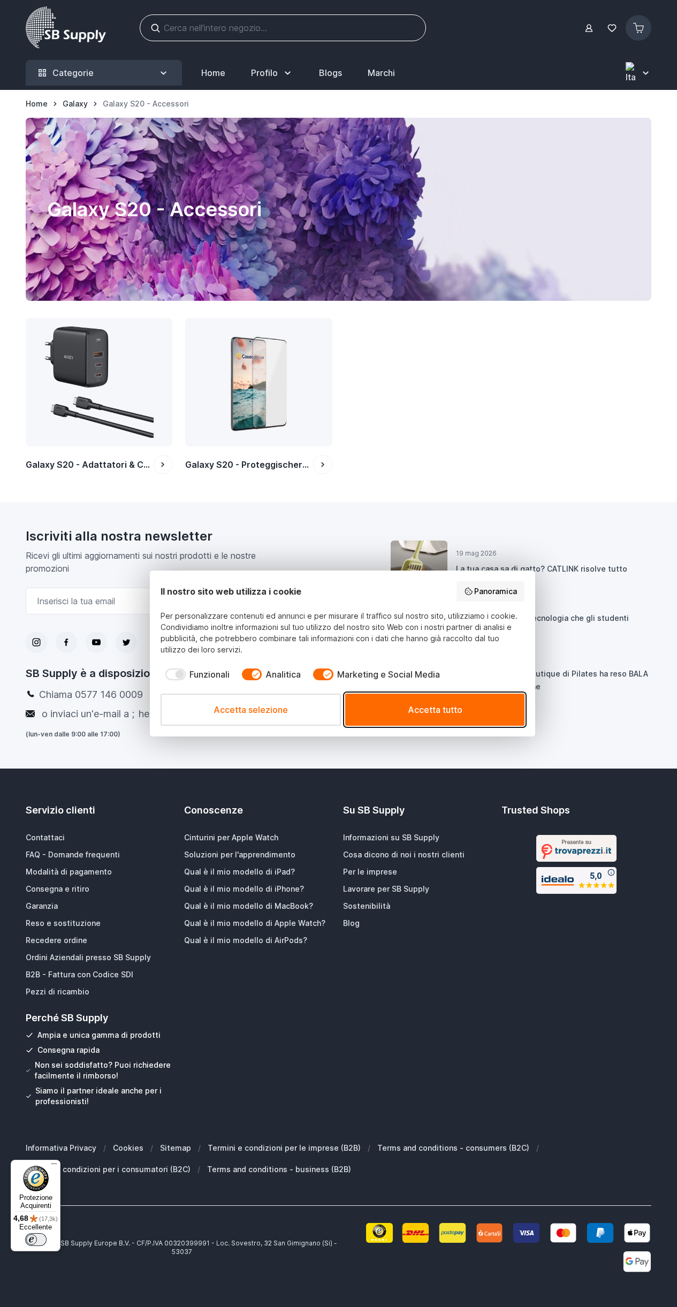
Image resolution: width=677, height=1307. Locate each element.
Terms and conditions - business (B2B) (279, 1169)
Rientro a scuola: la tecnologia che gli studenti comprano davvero (542, 624)
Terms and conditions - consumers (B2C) (453, 1147)
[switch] (36, 1239)
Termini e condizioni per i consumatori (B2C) (108, 1169)
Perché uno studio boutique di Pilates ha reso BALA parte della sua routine (552, 680)
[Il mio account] (589, 28)
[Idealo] (576, 880)
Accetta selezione (251, 709)
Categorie (73, 72)
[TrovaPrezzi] (576, 848)
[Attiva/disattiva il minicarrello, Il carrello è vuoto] (638, 28)
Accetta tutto (435, 709)
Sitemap (175, 1147)
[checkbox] (195, 674)
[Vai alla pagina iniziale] (66, 27)
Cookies (128, 1147)
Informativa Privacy (61, 1147)
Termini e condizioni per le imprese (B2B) (284, 1147)
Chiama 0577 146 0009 (91, 694)
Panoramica (495, 591)
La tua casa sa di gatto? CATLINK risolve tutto (541, 568)
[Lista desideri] (611, 28)
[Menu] (54, 1166)
